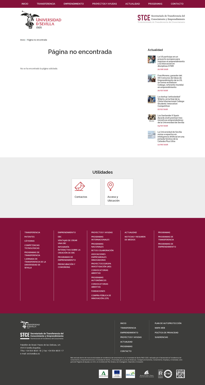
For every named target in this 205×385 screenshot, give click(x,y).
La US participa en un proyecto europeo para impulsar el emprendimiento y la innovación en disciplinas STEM (171, 61)
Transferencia (46, 4)
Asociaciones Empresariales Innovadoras (98, 257)
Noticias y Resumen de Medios (135, 238)
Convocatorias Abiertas (99, 271)
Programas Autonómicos (98, 279)
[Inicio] (42, 20)
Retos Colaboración (102, 250)
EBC (59, 236)
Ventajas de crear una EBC (67, 242)
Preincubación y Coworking (66, 265)
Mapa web (160, 327)
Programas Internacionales (100, 238)
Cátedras (29, 241)
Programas (155, 4)
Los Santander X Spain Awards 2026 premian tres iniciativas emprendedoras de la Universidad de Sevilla (171, 119)
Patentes (29, 236)
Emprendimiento (74, 4)
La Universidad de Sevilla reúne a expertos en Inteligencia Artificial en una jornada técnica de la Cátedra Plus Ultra (171, 136)
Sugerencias (161, 337)
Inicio (25, 4)
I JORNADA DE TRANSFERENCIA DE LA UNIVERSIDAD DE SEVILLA (35, 263)
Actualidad (132, 4)
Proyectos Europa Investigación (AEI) (101, 265)
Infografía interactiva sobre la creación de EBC (69, 250)
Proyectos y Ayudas (104, 4)
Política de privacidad (166, 332)
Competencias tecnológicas (31, 246)
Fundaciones (98, 291)
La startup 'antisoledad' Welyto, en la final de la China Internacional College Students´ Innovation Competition (171, 101)
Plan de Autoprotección (168, 323)
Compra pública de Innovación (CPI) (101, 297)
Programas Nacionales (97, 245)
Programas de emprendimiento (67, 258)
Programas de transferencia (32, 254)
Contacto (177, 4)
